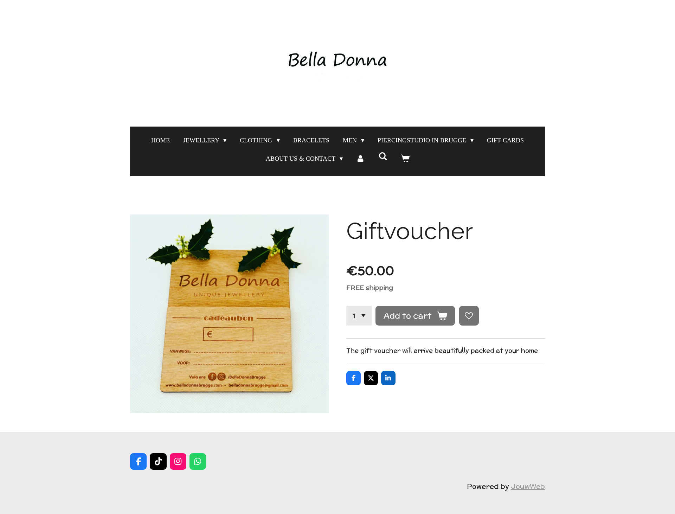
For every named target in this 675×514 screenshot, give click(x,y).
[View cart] (405, 158)
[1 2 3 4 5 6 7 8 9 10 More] (359, 316)
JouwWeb (528, 486)
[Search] (382, 156)
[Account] (360, 158)
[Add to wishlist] (469, 316)
